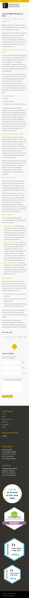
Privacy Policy (5, 424)
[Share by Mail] (25, 337)
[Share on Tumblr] (16, 337)
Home (3, 414)
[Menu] (26, 5)
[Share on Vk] (19, 337)
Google (4, 436)
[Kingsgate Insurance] (12, 5)
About (3, 416)
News (21, 19)
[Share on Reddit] (22, 337)
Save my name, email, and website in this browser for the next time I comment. (13, 379)
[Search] (22, 5)
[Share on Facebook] (3, 337)
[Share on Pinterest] (9, 337)
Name (23, 362)
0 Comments (14, 19)
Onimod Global (11, 595)
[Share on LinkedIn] (13, 337)
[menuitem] (22, 5)
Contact (4, 427)
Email (23, 368)
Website (23, 373)
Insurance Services (7, 419)
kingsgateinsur (6, 21)
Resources (4, 422)
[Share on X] (6, 337)
